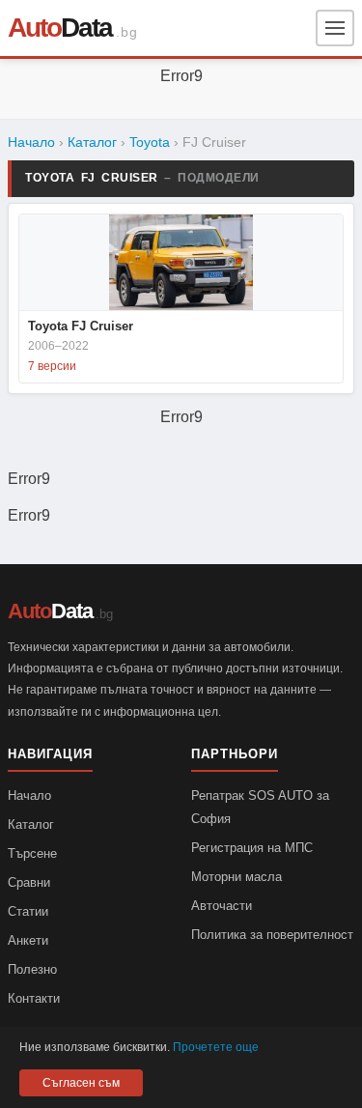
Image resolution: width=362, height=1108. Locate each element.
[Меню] (335, 28)
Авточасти (221, 905)
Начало (31, 142)
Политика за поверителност (272, 934)
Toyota (149, 142)
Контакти (34, 998)
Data (60, 28)
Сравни (29, 882)
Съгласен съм (81, 1083)
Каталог (92, 142)
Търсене (32, 853)
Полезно (32, 969)
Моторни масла (236, 876)
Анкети (28, 940)
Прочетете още (216, 1047)
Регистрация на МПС (252, 847)
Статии (28, 911)
